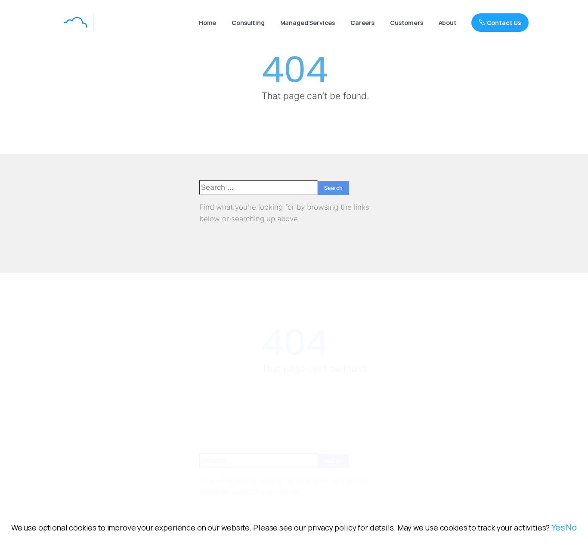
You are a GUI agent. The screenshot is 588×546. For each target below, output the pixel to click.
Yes (558, 527)
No (571, 527)
